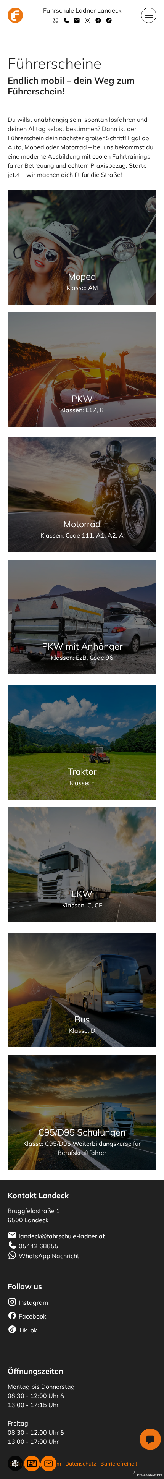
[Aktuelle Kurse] (32, 1463)
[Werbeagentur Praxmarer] (147, 1472)
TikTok (28, 1330)
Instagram (33, 1302)
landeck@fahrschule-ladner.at (62, 1236)
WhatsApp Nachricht (49, 1256)
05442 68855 (38, 1246)
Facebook (32, 1316)
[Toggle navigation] (148, 15)
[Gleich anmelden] (48, 1463)
